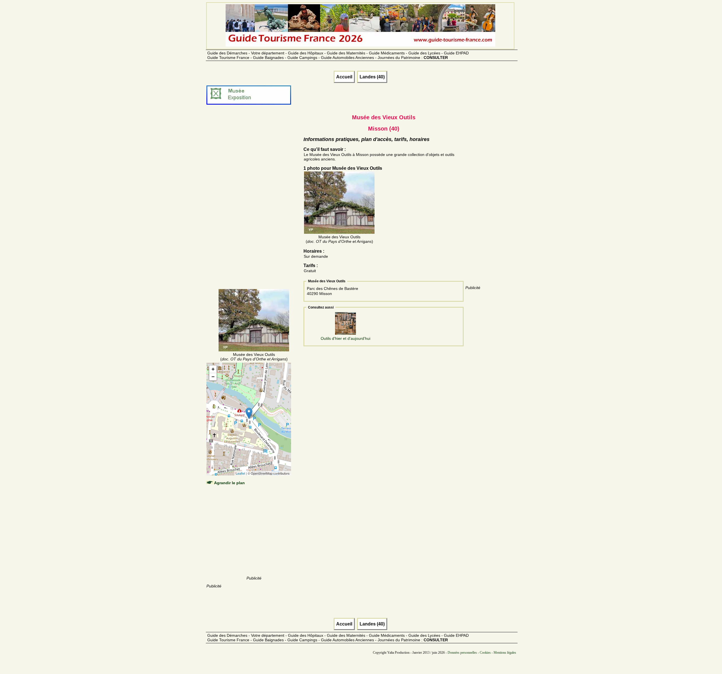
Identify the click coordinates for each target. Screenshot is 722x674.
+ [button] (213, 369)
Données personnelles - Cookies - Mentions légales (482, 653)
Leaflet (240, 473)
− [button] (213, 377)
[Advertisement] (254, 203)
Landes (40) (372, 76)
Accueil (344, 76)
